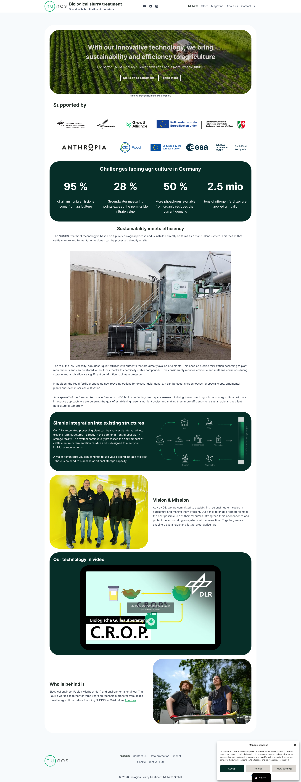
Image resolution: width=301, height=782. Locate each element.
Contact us (248, 6)
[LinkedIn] (150, 6)
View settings (284, 768)
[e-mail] (144, 6)
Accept (232, 768)
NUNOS (193, 6)
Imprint (176, 756)
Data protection (159, 756)
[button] (294, 745)
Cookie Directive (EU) (150, 762)
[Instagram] (156, 6)
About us (232, 6)
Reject (258, 768)
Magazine (217, 6)
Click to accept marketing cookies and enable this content (150, 608)
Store (204, 6)
